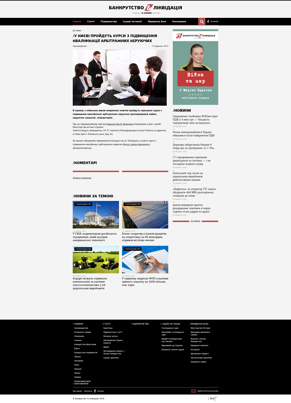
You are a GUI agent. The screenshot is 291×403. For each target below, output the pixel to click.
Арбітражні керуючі (200, 353)
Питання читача (110, 336)
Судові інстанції (133, 21)
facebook (214, 21)
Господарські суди (170, 328)
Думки (106, 347)
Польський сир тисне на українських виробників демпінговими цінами (188, 176)
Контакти (88, 391)
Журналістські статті (112, 332)
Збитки (77, 356)
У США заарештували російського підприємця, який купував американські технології (95, 237)
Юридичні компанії (199, 345)
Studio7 (212, 398)
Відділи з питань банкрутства (198, 340)
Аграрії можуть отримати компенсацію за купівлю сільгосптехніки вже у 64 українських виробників (90, 283)
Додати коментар (82, 178)
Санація (77, 340)
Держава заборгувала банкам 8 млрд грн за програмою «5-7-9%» (193, 146)
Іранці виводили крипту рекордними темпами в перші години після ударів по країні (192, 208)
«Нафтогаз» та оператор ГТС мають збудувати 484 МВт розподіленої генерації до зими (194, 192)
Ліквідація (79, 336)
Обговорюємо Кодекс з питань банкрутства (113, 352)
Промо (77, 373)
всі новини (195, 221)
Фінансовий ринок (82, 381)
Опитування (179, 21)
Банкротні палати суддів (173, 349)
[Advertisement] (195, 245)
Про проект (77, 391)
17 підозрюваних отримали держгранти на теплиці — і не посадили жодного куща (192, 161)
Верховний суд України (172, 345)
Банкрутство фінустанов (85, 344)
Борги (77, 348)
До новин (77, 30)
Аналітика (107, 328)
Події (76, 365)
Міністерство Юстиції (200, 328)
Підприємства (109, 21)
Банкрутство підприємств (85, 352)
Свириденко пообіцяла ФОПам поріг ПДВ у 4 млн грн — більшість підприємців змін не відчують (195, 120)
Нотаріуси (195, 349)
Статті (91, 21)
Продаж (78, 369)
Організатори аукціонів (201, 358)
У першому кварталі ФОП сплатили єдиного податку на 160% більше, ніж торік (145, 282)
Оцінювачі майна (198, 362)
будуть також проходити (136, 144)
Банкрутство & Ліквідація (120, 124)
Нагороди (78, 361)
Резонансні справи (82, 332)
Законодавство (84, 204)
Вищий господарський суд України (172, 340)
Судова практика (111, 358)
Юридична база (157, 21)
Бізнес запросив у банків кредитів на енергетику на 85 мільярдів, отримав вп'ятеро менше (144, 237)
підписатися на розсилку (207, 391)
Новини (77, 21)
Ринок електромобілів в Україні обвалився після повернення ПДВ (193, 133)
